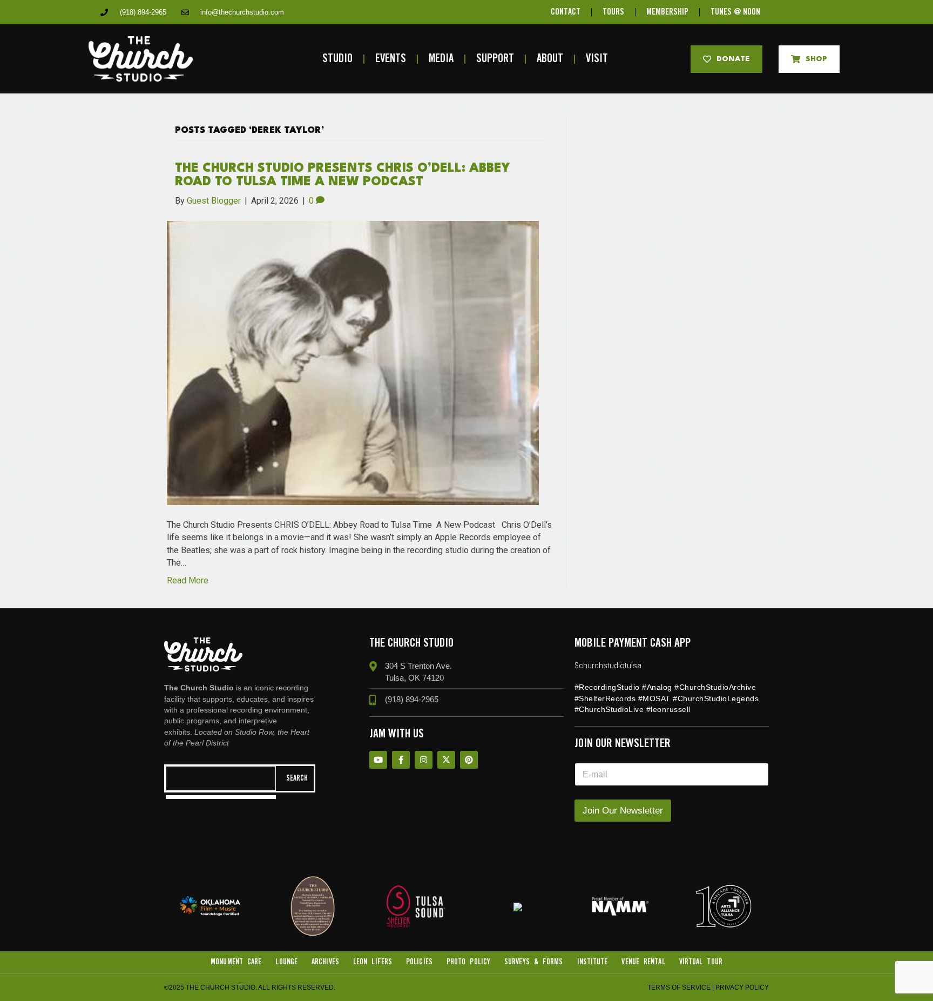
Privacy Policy (742, 987)
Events (390, 59)
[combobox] (221, 778)
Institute (592, 962)
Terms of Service (679, 987)
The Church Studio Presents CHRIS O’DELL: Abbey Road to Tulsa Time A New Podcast (342, 175)
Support (495, 59)
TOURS (613, 12)
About (550, 59)
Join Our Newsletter (623, 810)
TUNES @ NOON (735, 12)
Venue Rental (643, 962)
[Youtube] (378, 760)
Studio (337, 59)
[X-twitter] (446, 760)
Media (441, 59)
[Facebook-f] (401, 760)
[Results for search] (221, 797)
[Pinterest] (469, 760)
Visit (597, 59)
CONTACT (565, 12)
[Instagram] (423, 760)
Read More (187, 580)
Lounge (286, 962)
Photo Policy (468, 962)
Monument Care (236, 962)
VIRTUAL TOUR (700, 962)
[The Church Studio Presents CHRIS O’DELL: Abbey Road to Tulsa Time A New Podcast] (353, 362)
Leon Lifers (372, 962)
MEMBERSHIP (667, 12)
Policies (419, 962)
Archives (325, 962)
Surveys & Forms (533, 962)
